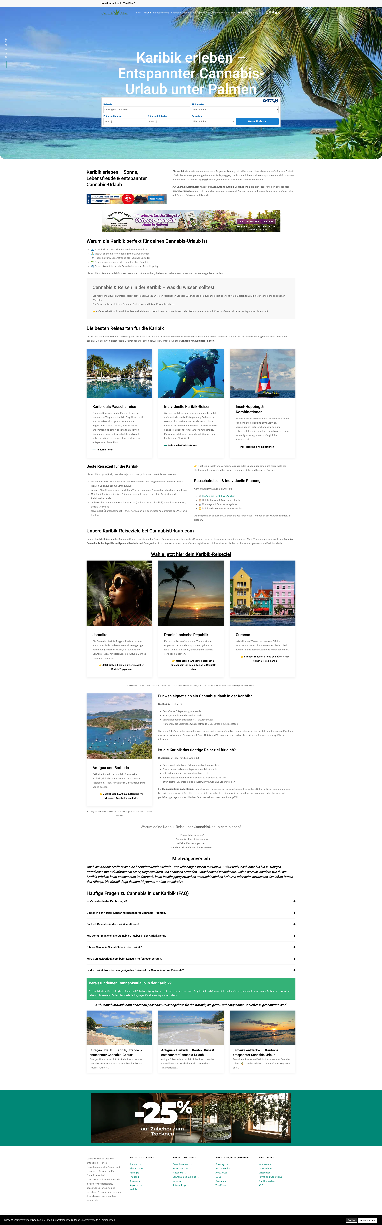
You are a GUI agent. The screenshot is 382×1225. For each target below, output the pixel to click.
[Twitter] (267, 12)
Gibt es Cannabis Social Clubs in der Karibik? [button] (114, 947)
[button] (257, 13)
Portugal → (136, 1172)
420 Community (201, 12)
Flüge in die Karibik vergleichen (218, 495)
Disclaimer (264, 1172)
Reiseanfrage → (181, 1185)
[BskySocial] (276, 12)
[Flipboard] (279, 12)
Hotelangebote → (181, 1168)
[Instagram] (270, 12)
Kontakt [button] (242, 12)
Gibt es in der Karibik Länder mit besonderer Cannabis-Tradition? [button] (126, 913)
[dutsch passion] (191, 220)
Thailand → (136, 1176)
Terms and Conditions (270, 1176)
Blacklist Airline (266, 1180)
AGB (260, 1185)
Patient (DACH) (220, 12)
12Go (218, 1176)
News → (176, 1180)
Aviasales (220, 1180)
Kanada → (135, 1180)
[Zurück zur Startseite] (114, 13)
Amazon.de (221, 1172)
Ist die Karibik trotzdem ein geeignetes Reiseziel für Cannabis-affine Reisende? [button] (135, 970)
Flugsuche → (179, 1172)
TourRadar (221, 1185)
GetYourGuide (222, 1168)
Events (187, 12)
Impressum (264, 1164)
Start (138, 12)
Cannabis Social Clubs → (185, 1176)
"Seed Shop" (129, 3)
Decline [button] (351, 1220)
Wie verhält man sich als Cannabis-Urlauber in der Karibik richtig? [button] (127, 936)
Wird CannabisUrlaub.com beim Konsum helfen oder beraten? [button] (124, 959)
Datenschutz (265, 1168)
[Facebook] (273, 12)
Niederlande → (138, 1168)
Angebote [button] (176, 12)
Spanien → (135, 1164)
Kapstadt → (136, 1185)
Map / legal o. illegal (111, 3)
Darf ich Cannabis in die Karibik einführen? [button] (113, 924)
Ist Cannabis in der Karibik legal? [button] (107, 901)
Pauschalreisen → (182, 1164)
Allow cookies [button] (367, 1220)
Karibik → (135, 1189)
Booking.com (222, 1164)
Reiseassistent (161, 12)
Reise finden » (257, 121)
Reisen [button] (147, 12)
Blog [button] (233, 12)
